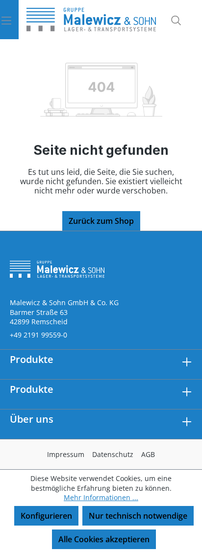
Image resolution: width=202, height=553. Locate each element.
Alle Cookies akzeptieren (104, 539)
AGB (148, 454)
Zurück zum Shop (101, 221)
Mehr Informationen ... (101, 497)
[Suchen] (173, 19)
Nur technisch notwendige (138, 515)
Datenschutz (112, 454)
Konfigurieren (46, 515)
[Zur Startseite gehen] (91, 19)
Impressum (65, 454)
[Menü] (9, 19)
